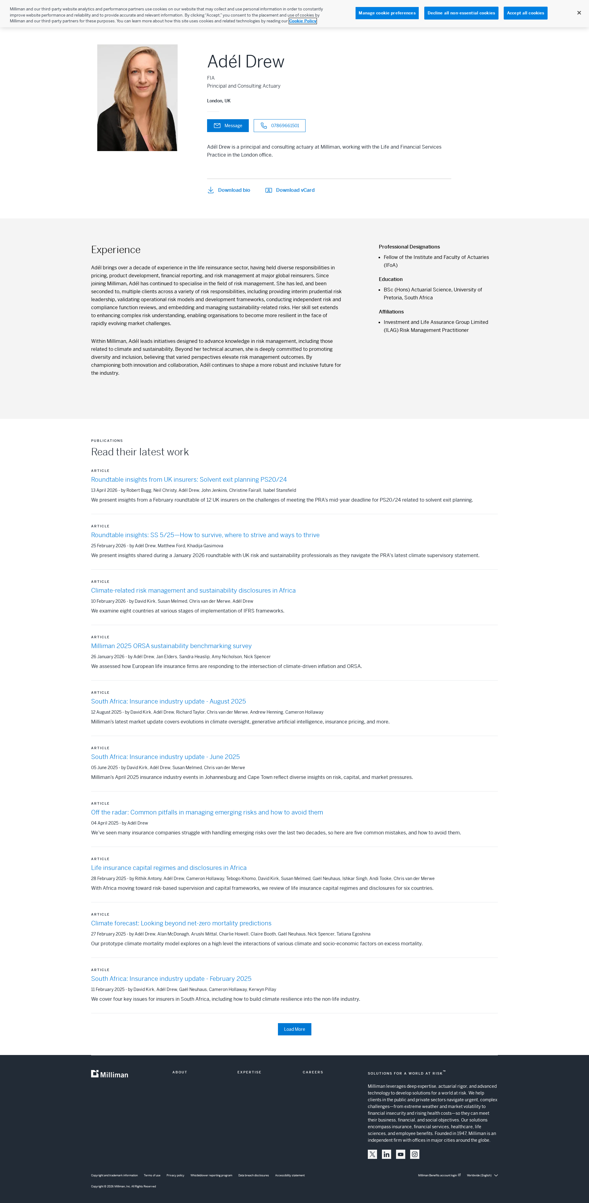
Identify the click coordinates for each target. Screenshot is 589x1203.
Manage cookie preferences (387, 13)
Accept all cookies (525, 13)
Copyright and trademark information (114, 1175)
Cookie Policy (302, 21)
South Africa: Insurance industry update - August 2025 (168, 701)
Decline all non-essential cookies (461, 13)
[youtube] (400, 1154)
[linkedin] (386, 1154)
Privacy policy (175, 1175)
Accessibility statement (290, 1175)
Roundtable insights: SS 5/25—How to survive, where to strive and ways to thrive (205, 535)
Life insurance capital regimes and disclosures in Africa (169, 868)
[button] (372, 1154)
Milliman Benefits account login (437, 1175)
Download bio (234, 190)
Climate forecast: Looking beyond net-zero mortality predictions (181, 923)
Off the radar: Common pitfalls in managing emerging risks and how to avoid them (207, 812)
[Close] (579, 13)
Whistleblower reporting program (211, 1175)
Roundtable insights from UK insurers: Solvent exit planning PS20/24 (189, 480)
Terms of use (152, 1175)
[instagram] (414, 1154)
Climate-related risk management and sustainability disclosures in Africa (193, 590)
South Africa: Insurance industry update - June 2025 (165, 757)
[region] (294, 13)
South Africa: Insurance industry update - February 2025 (171, 979)
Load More (294, 1029)
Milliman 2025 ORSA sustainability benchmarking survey (171, 646)
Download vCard (295, 190)
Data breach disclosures (253, 1175)
